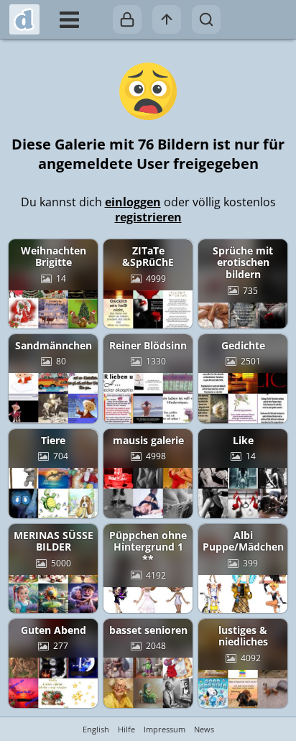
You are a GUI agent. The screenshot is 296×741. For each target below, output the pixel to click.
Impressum (164, 729)
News (204, 729)
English (96, 729)
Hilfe (126, 729)
